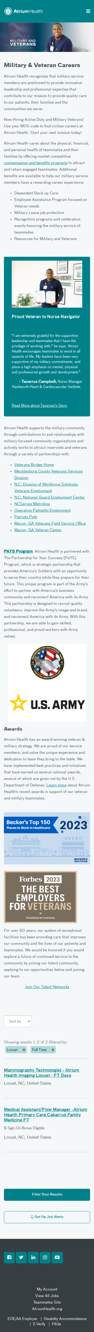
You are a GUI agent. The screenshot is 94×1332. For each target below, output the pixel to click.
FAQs (56, 1324)
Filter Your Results (47, 1194)
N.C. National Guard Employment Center (49, 497)
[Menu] (88, 12)
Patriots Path (25, 517)
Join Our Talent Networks (47, 987)
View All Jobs (47, 1296)
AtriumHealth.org (47, 1309)
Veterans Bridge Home (34, 465)
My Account (47, 1289)
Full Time (40, 1050)
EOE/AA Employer (22, 1319)
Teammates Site (47, 1302)
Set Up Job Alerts (48, 1217)
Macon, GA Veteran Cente (37, 530)
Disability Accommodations (65, 1319)
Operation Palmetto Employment (42, 510)
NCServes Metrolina (32, 504)
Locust (13, 1050)
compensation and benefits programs (35, 163)
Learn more (56, 785)
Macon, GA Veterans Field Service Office (50, 523)
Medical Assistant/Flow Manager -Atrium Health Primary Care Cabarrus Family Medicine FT (45, 1115)
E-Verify (39, 1324)
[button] (9, 1257)
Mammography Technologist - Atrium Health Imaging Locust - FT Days (41, 1073)
